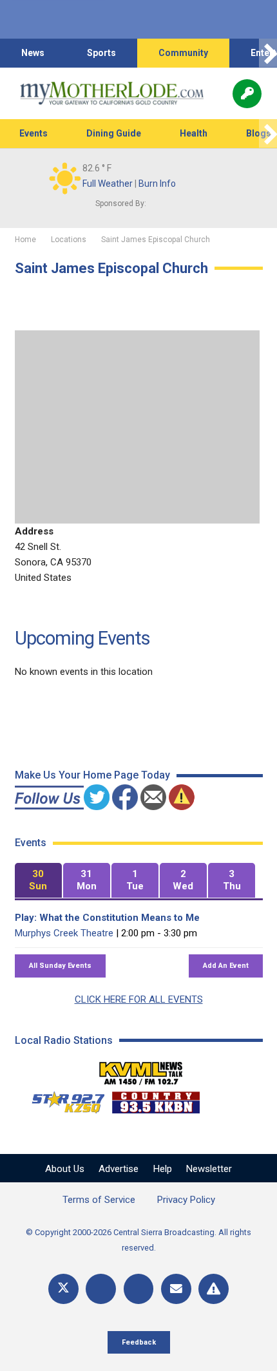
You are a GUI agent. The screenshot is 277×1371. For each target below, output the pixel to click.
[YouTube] (139, 1289)
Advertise (118, 1169)
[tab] (38, 880)
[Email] (176, 1289)
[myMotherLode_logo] (112, 93)
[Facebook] (101, 1289)
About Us (64, 1169)
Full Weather (107, 183)
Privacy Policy (186, 1200)
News (32, 53)
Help (162, 1169)
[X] (63, 1289)
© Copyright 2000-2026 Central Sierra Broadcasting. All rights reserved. (138, 1240)
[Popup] (247, 93)
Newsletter (209, 1169)
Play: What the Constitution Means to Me (107, 917)
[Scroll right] (268, 53)
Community (183, 53)
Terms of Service (98, 1200)
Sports (101, 53)
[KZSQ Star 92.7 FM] (62, 1099)
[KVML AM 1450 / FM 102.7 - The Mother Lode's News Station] (141, 1069)
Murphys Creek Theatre (64, 933)
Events (33, 133)
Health (193, 133)
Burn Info (157, 183)
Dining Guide (113, 133)
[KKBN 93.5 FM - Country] (156, 1099)
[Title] (213, 1289)
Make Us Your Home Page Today (92, 775)
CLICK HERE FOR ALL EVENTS (139, 999)
